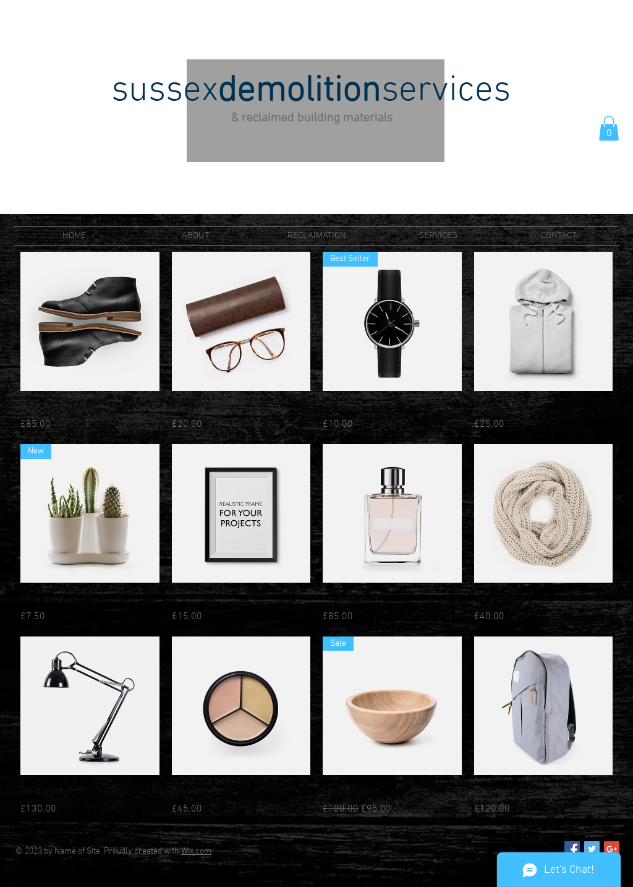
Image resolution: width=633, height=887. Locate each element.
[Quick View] (89, 321)
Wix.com (196, 851)
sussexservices (311, 91)
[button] (608, 128)
